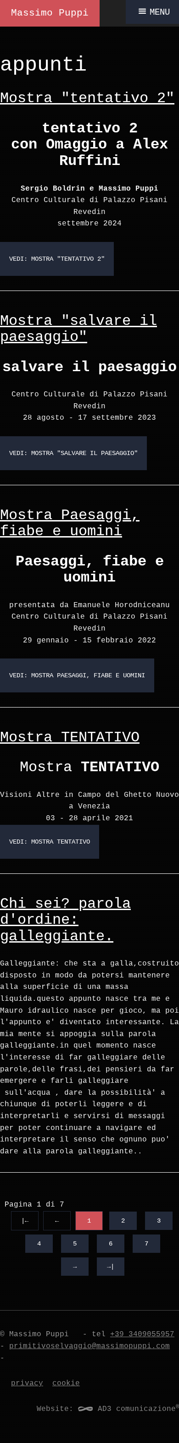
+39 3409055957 (142, 1334)
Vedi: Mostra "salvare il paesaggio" (73, 453)
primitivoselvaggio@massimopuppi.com (89, 1346)
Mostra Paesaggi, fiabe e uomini (70, 523)
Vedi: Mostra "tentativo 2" (57, 259)
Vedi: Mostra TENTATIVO (49, 841)
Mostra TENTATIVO (70, 737)
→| (110, 1266)
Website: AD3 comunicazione (108, 1409)
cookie (66, 1383)
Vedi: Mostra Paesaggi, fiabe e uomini (77, 675)
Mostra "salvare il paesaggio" (78, 329)
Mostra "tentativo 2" (87, 98)
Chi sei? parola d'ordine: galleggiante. (65, 920)
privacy (27, 1383)
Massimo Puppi (50, 13)
